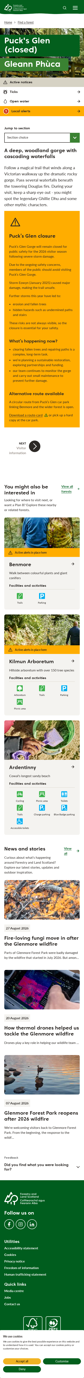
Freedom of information (21, 1268)
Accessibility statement (21, 1248)
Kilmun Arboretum (31, 661)
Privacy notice (14, 1261)
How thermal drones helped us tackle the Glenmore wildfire (41, 1031)
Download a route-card (26, 415)
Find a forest (26, 22)
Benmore (20, 564)
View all (72, 850)
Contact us (12, 1304)
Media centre (14, 1291)
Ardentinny (22, 767)
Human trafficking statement (25, 1274)
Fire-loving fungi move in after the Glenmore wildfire (41, 941)
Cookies (10, 1255)
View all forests (67, 488)
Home (8, 22)
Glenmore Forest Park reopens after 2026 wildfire (41, 1116)
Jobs (7, 1297)
